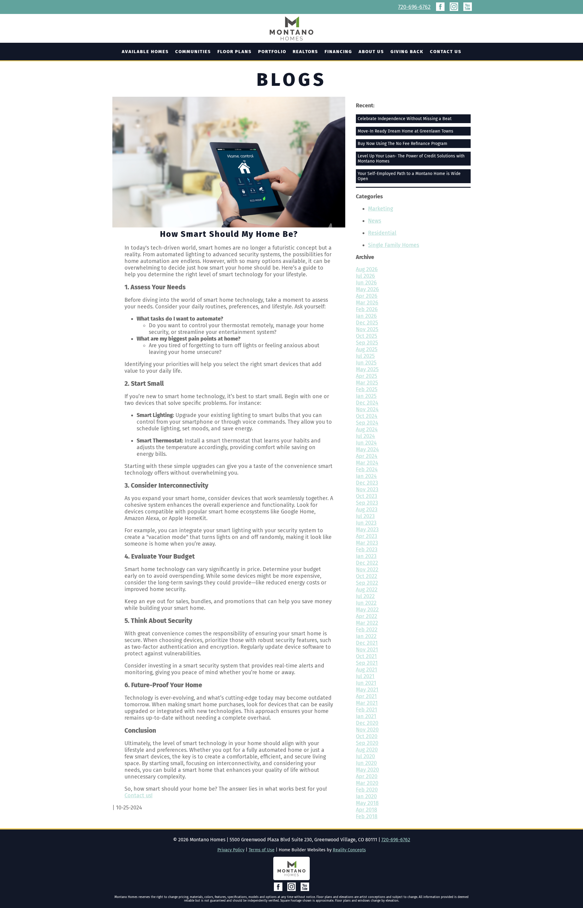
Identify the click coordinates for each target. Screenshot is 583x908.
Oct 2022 (366, 576)
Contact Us (446, 51)
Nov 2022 (367, 569)
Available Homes (145, 51)
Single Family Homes (393, 245)
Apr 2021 (366, 696)
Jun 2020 (366, 763)
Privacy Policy (230, 850)
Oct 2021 (366, 656)
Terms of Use (261, 850)
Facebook (440, 6)
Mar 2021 (367, 703)
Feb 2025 (366, 389)
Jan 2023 (366, 556)
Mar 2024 (367, 462)
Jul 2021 (365, 676)
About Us (371, 51)
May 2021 (367, 689)
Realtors (305, 51)
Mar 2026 (367, 302)
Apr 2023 (366, 536)
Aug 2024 (367, 429)
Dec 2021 (367, 643)
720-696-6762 (414, 7)
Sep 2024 (367, 422)
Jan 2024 (366, 476)
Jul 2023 (365, 516)
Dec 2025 (367, 322)
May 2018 (367, 803)
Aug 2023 (366, 509)
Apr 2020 (366, 776)
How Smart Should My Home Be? (229, 234)
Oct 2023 (366, 496)
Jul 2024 (365, 436)
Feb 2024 (367, 469)
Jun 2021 (366, 683)
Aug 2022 (366, 589)
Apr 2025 (366, 376)
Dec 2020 (367, 723)
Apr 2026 (366, 296)
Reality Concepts (349, 850)
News (374, 220)
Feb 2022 (366, 629)
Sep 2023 (367, 502)
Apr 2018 (366, 809)
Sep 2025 (367, 342)
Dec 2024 (367, 402)
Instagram (454, 6)
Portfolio (272, 51)
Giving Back (407, 51)
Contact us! (138, 795)
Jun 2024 (366, 442)
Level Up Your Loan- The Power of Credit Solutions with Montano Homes (411, 158)
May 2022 (367, 609)
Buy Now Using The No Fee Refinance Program (402, 143)
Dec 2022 (367, 563)
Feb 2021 (366, 709)
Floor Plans (234, 51)
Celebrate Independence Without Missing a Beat (405, 118)
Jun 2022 (366, 603)
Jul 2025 (365, 356)
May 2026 (367, 289)
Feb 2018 (366, 816)
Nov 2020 (367, 729)
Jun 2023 (366, 523)
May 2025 (367, 369)
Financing (338, 51)
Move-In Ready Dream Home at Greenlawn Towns (405, 131)
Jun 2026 (366, 282)
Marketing (380, 208)
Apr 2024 (366, 456)
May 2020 (367, 769)
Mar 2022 (367, 623)
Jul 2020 (365, 756)
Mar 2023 (367, 543)
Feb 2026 (367, 309)
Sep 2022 (367, 583)
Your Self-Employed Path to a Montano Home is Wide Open (409, 176)
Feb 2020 (367, 789)
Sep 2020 (367, 743)
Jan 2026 (366, 316)
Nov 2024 (367, 409)
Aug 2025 (366, 349)
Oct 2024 (366, 416)
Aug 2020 (367, 749)
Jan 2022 (366, 636)
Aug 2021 (366, 669)
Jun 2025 (366, 362)
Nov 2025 (367, 329)
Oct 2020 (366, 736)
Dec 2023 (367, 482)
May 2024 (367, 449)
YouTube (467, 6)
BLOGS (292, 80)
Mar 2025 (367, 382)
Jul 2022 (365, 596)
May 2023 (367, 529)
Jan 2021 (366, 716)
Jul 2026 (365, 276)
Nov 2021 (367, 649)
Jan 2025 (366, 396)
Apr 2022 (366, 616)
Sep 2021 (367, 663)
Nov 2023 (367, 489)
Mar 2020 (367, 783)
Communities (193, 51)
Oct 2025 (366, 336)
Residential (382, 233)
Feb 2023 (366, 549)
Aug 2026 (367, 269)
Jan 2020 (366, 796)
